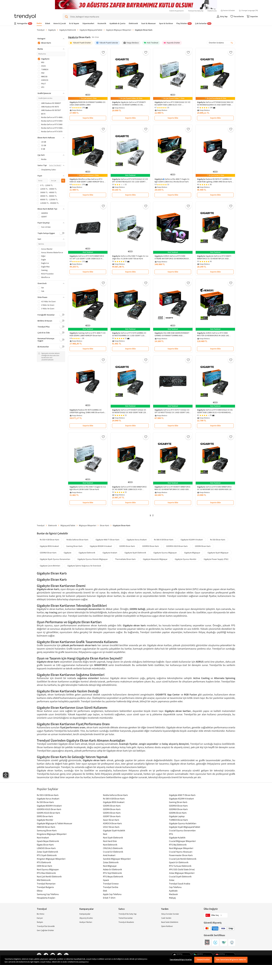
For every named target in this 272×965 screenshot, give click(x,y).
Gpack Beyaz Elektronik (48, 841)
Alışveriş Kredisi (86, 918)
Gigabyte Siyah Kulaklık (114, 830)
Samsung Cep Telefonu (48, 894)
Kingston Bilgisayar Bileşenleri (51, 858)
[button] (51, 39)
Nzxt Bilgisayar (110, 865)
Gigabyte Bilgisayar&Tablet (91, 30)
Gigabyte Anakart (110, 552)
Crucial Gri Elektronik (113, 851)
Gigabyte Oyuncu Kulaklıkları (182, 823)
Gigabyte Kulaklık (177, 837)
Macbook (173, 894)
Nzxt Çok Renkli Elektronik (49, 876)
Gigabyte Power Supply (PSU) (216, 559)
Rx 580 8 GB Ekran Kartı (163, 539)
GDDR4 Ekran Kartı (203, 546)
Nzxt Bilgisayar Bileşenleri (181, 848)
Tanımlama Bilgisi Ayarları (181, 959)
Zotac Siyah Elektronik (47, 851)
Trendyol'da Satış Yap (195, 11)
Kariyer (40, 918)
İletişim (40, 922)
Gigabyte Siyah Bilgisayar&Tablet (184, 826)
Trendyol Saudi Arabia (179, 883)
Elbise (39, 890)
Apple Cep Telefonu (112, 894)
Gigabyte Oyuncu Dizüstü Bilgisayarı (92, 559)
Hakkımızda (212, 11)
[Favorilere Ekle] (103, 52)
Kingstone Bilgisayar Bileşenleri (52, 834)
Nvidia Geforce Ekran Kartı (77, 539)
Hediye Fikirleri (85, 922)
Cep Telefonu (175, 887)
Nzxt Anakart (43, 837)
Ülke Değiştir (211, 909)
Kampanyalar (84, 914)
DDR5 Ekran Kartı (45, 816)
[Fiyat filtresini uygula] (63, 181)
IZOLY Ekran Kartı (111, 826)
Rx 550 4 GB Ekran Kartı (49, 539)
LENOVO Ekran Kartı (46, 848)
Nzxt (105, 834)
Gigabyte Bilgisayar (192, 552)
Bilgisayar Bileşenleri (87, 525)
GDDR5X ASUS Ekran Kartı (177, 546)
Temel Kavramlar (125, 918)
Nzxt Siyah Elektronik (113, 837)
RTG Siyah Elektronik (47, 855)
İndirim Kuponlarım (176, 11)
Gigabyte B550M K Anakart (101, 546)
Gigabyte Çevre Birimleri (50, 565)
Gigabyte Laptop (177, 816)
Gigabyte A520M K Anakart (192, 539)
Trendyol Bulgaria (45, 887)
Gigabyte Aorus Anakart (137, 539)
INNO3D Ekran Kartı (46, 826)
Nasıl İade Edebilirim (169, 922)
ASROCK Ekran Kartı (112, 823)
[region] (136, 960)
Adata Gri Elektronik (112, 869)
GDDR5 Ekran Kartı (127, 546)
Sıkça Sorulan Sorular (170, 914)
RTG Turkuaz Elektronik (180, 865)
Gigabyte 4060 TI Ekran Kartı (107, 539)
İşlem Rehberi (167, 926)
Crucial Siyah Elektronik (180, 876)
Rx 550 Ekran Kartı (217, 539)
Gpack (106, 880)
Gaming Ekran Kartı (74, 546)
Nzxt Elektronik (110, 844)
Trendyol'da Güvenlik (46, 926)
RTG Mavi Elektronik (46, 873)
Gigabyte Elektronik (67, 30)
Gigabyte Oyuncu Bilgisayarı (165, 552)
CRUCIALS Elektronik (113, 848)
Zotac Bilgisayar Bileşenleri (182, 873)
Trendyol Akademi (126, 922)
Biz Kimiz (40, 914)
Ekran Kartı (104, 525)
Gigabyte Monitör (45, 819)
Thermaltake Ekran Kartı (125, 559)
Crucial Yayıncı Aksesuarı (180, 851)
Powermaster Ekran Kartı (181, 855)
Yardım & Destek (229, 11)
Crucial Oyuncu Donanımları (182, 830)
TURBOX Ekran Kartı (178, 819)
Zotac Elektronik (111, 862)
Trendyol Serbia (110, 887)
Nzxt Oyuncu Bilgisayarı (48, 869)
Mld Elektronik (44, 880)
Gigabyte (52, 30)
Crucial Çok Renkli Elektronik (182, 858)
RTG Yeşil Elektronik (112, 873)
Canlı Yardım (166, 918)
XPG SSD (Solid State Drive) (182, 869)
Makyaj (172, 897)
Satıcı (121, 909)
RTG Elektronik (44, 862)
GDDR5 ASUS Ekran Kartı (48, 812)
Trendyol (40, 30)
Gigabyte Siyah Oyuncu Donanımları (55, 559)
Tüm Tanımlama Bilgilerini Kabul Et (231, 959)
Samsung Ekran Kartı (47, 830)
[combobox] (221, 43)
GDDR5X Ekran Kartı (150, 546)
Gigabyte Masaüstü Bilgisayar (155, 559)
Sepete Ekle (88, 118)
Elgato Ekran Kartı (45, 844)
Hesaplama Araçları (46, 897)
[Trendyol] (25, 16)
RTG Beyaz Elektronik (113, 876)
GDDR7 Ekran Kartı (112, 816)
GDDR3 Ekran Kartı (112, 812)
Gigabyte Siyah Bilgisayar (218, 552)
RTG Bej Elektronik (178, 844)
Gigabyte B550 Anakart (49, 546)
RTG (171, 834)
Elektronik (52, 525)
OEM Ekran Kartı (44, 865)
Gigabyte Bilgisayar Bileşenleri (118, 30)
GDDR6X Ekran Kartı (48, 552)
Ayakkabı (173, 890)
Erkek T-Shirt (109, 897)
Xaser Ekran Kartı (111, 819)
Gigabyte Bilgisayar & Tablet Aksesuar (54, 823)
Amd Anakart (109, 855)
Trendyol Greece (111, 883)
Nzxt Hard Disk (110, 841)
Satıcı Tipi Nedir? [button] (55, 165)
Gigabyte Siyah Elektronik (135, 552)
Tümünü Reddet (203, 959)
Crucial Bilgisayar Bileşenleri (182, 841)
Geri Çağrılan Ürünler (45, 930)
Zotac (171, 880)
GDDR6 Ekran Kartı (178, 812)
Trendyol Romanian (46, 883)
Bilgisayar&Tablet (67, 525)
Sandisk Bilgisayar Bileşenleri (117, 858)
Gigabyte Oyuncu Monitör (185, 559)
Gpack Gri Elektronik (178, 862)
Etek (105, 890)
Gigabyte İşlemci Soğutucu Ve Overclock (84, 565)
